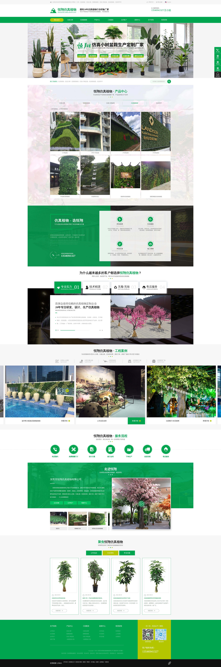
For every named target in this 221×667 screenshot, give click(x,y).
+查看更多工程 (87, 639)
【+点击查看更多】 (64, 497)
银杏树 (65, 152)
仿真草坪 (100, 81)
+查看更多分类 (70, 639)
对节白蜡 (65, 662)
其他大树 (133, 109)
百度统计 (112, 653)
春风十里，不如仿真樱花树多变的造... (93, 598)
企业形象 (56, 503)
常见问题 (127, 553)
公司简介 (52, 631)
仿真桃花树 (95, 109)
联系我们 (118, 631)
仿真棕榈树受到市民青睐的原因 (152, 598)
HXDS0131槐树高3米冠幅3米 (95, 196)
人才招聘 (118, 633)
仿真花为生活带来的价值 (58, 598)
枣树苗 (88, 662)
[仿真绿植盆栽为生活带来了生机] (125, 592)
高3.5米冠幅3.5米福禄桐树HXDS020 (64, 196)
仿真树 (97, 662)
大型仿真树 (86, 631)
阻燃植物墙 (75, 81)
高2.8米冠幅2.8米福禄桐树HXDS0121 (156, 152)
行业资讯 (110, 553)
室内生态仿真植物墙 (85, 528)
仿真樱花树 (87, 109)
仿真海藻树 (63, 109)
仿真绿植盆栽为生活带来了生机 (121, 598)
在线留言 (118, 636)
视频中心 (84, 503)
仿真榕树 (78, 109)
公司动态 (94, 553)
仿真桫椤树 (117, 109)
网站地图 (160, 2)
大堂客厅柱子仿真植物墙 (105, 528)
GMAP (86, 653)
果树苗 (84, 662)
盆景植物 (102, 662)
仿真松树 (102, 109)
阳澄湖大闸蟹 (79, 662)
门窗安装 (107, 662)
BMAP (92, 653)
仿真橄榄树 (126, 109)
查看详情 (64, 421)
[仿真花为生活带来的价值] (64, 592)
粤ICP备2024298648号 (102, 653)
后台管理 (80, 653)
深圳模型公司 (71, 662)
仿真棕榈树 (71, 109)
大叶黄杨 (93, 662)
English (169, 2)
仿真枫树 (109, 109)
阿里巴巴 (151, 2)
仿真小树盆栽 (84, 81)
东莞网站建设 (71, 653)
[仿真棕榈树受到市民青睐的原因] (156, 592)
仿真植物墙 (92, 81)
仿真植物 (61, 81)
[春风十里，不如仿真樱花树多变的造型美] (95, 592)
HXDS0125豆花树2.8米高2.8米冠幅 (95, 152)
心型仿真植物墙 (65, 528)
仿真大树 (68, 81)
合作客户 (70, 503)
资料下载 (52, 639)
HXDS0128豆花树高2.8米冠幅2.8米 (125, 152)
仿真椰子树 (55, 109)
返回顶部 (120, 653)
